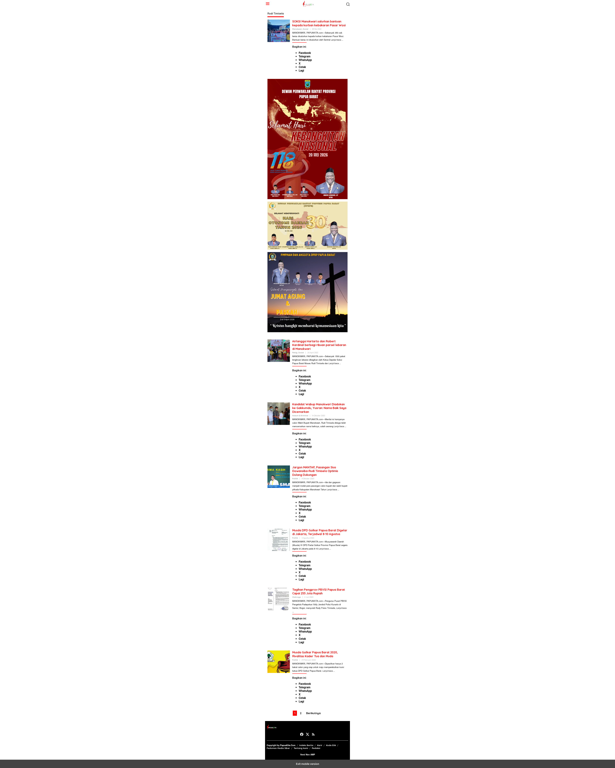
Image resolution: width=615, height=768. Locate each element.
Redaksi (316, 748)
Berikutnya (313, 713)
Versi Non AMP (307, 754)
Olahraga (296, 597)
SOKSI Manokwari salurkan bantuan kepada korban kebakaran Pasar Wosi (319, 23)
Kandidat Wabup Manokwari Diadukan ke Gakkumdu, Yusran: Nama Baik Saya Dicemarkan (319, 408)
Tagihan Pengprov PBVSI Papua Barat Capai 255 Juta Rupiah (318, 591)
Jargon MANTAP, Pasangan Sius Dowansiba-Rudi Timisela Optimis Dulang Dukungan (315, 471)
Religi (294, 352)
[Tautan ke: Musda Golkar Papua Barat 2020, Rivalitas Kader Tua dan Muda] (278, 661)
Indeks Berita (306, 745)
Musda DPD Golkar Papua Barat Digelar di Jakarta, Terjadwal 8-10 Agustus (319, 532)
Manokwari (297, 29)
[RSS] (313, 734)
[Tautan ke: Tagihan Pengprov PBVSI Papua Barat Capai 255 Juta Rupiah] (278, 598)
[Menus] (267, 3)
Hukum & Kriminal (300, 415)
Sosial (305, 29)
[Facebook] (302, 734)
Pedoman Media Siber (278, 748)
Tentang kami (301, 748)
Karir (319, 745)
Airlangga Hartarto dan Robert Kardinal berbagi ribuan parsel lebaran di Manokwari (319, 345)
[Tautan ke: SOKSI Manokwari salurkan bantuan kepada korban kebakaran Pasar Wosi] (278, 30)
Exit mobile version (307, 763)
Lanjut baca (336, 39)
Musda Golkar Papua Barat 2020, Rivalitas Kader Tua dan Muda (315, 654)
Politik (295, 478)
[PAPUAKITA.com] (308, 3)
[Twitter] (307, 734)
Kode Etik (331, 745)
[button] (348, 4)
